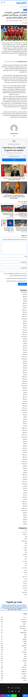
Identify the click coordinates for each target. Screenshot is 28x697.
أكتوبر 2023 (25, 354)
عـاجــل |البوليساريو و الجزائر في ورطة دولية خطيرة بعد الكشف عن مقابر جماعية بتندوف (14, 609)
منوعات (25, 594)
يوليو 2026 (25, 294)
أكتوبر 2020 (25, 432)
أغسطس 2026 (24, 292)
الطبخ (26, 543)
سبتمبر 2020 (24, 435)
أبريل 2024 (25, 345)
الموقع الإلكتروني (24, 268)
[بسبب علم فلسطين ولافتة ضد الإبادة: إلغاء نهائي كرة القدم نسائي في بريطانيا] (21, 223)
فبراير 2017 (25, 497)
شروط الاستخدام (17, 688)
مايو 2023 (25, 365)
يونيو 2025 (25, 323)
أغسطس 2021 (24, 410)
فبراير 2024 (25, 350)
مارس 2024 (25, 348)
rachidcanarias (23, 20)
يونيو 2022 (25, 390)
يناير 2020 (25, 452)
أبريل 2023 (25, 368)
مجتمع (25, 590)
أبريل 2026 (25, 301)
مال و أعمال (25, 588)
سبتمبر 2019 (24, 461)
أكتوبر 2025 (25, 314)
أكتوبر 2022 (25, 381)
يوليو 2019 (25, 466)
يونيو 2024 (25, 341)
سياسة (25, 570)
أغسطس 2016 (24, 510)
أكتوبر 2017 (25, 479)
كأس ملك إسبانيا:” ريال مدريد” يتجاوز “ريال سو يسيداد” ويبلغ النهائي (8, 229)
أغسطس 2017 (24, 484)
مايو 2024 (25, 343)
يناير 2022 (25, 401)
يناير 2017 (25, 499)
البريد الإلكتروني (23, 262)
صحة (26, 574)
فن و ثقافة (25, 585)
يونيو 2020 (25, 441)
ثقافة (26, 552)
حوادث (25, 559)
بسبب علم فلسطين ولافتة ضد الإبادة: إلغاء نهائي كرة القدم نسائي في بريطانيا (21, 229)
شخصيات (25, 572)
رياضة (21, 7)
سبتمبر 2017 (24, 481)
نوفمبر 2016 (25, 504)
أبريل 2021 (25, 419)
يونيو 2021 (25, 414)
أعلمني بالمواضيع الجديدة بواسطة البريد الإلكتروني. (16, 281)
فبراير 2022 (25, 399)
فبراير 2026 (25, 305)
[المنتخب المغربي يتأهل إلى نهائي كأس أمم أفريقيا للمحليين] (7, 208)
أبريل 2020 (25, 446)
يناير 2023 (25, 374)
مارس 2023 (25, 370)
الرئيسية (24, 7)
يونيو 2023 (25, 363)
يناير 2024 (25, 352)
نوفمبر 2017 (25, 477)
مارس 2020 (25, 448)
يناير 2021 (25, 426)
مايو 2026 (25, 299)
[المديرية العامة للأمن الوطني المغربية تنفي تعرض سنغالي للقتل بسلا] (21, 208)
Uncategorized (24, 532)
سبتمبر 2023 (24, 357)
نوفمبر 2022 (24, 379)
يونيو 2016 (25, 515)
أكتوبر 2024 (25, 332)
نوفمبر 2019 (25, 457)
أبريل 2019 (25, 472)
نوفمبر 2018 (25, 475)
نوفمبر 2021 (25, 406)
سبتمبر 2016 (24, 508)
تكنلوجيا (25, 548)
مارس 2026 (25, 303)
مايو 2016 (25, 517)
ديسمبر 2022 (24, 377)
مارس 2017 (25, 495)
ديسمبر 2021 (24, 403)
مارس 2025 (25, 330)
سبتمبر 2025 (24, 316)
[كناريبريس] (21, 2)
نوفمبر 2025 (24, 312)
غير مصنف (25, 581)
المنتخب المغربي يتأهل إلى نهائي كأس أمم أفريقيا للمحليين (7, 214)
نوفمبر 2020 (24, 430)
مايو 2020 (25, 443)
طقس (26, 579)
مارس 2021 (25, 421)
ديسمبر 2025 (24, 310)
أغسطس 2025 (24, 319)
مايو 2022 (25, 392)
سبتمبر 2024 (24, 334)
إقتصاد (25, 539)
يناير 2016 (25, 524)
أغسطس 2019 (24, 464)
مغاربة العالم (24, 592)
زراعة (26, 565)
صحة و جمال (24, 577)
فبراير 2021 (25, 423)
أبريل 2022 (25, 394)
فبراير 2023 (25, 372)
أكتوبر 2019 (25, 459)
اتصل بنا (11, 688)
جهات (26, 556)
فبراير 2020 (25, 450)
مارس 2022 (25, 397)
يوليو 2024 (25, 339)
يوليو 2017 (25, 486)
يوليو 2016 (25, 513)
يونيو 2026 (25, 296)
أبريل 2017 (25, 493)
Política (25, 530)
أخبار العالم (25, 534)
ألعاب (26, 536)
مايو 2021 (25, 417)
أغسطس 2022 (24, 386)
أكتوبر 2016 (25, 506)
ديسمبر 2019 (24, 455)
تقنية (26, 545)
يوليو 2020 (25, 439)
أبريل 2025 (25, 328)
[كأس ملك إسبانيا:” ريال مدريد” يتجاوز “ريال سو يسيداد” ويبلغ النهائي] (7, 223)
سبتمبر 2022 (24, 383)
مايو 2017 (25, 490)
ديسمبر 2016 (24, 501)
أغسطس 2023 (24, 359)
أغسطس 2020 (24, 437)
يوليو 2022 (25, 388)
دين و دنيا (25, 561)
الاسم (25, 256)
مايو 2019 (25, 470)
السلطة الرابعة (24, 541)
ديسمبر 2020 (24, 428)
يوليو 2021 (25, 412)
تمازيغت (25, 550)
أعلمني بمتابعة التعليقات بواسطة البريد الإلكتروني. (16, 278)
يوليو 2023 (25, 361)
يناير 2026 (25, 308)
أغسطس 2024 (24, 336)
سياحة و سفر (24, 568)
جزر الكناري (25, 554)
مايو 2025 (25, 325)
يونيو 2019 (25, 468)
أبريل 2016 (25, 519)
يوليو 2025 (25, 321)
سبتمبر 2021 (24, 408)
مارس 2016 (25, 521)
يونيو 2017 (25, 488)
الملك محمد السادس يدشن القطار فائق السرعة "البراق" (14, 606)
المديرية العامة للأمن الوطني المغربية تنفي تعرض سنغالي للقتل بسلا (21, 214)
